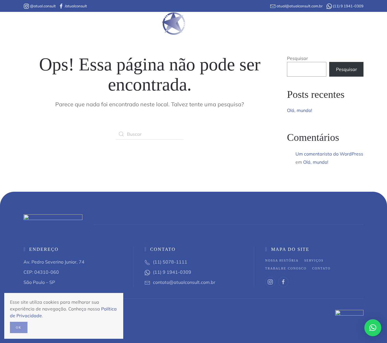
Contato (298, 23)
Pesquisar (297, 58)
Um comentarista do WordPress (329, 154)
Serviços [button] (141, 23)
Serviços (314, 260)
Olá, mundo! (299, 110)
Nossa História (95, 23)
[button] (372, 327)
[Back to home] (193, 23)
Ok (19, 327)
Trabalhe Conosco (257, 23)
